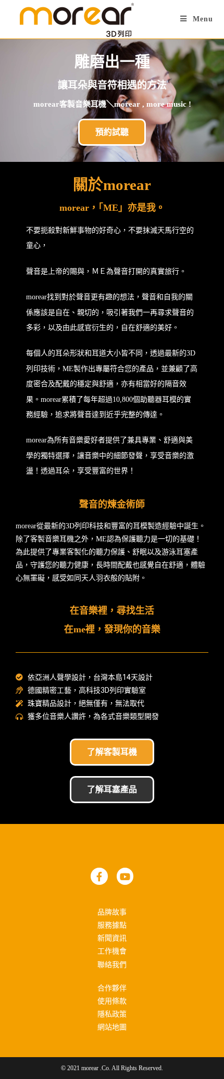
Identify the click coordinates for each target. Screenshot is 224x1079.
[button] (112, 132)
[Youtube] (125, 876)
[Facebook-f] (99, 876)
